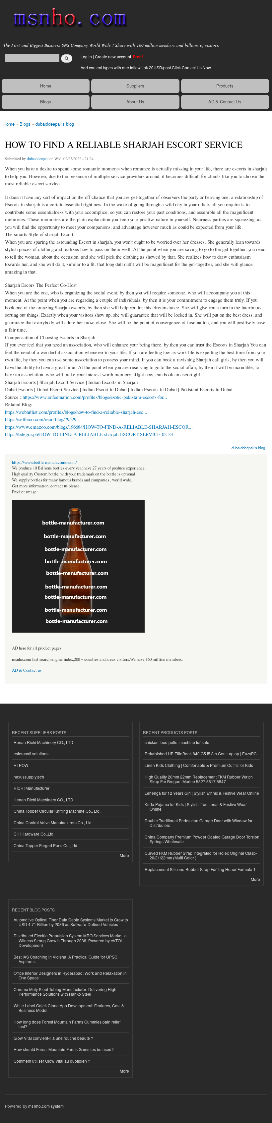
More (124, 855)
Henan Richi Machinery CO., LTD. (44, 742)
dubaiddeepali (37, 158)
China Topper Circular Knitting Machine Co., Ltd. (57, 811)
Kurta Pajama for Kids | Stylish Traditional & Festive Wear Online (196, 806)
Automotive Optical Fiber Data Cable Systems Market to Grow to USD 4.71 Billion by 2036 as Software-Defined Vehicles (71, 922)
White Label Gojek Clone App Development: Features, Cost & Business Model (69, 1008)
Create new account (113, 56)
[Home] (67, 18)
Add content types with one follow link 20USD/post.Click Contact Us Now (146, 67)
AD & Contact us (26, 670)
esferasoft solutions (31, 753)
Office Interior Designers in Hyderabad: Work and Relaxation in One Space (70, 975)
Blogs (45, 101)
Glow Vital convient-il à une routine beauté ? (53, 1038)
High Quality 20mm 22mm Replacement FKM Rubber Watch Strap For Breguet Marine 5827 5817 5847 (199, 779)
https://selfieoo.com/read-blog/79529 (40, 419)
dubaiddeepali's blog (54, 124)
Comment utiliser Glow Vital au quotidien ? (52, 1061)
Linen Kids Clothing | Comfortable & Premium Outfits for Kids (199, 765)
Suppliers (135, 86)
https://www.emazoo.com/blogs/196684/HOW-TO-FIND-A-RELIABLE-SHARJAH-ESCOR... (99, 426)
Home (45, 86)
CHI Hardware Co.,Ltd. (34, 834)
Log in (86, 56)
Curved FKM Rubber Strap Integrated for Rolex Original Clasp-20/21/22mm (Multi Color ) (201, 855)
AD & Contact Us (224, 101)
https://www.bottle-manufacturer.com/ (44, 462)
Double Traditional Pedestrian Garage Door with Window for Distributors (198, 823)
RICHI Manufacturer (31, 788)
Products (225, 86)
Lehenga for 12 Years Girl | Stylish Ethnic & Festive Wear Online (202, 793)
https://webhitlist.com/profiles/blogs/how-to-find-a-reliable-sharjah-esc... (76, 411)
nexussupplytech (29, 777)
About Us (135, 101)
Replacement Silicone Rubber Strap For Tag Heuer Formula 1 (200, 869)
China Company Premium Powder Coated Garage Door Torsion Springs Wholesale (202, 839)
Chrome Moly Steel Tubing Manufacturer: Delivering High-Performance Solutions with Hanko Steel (66, 991)
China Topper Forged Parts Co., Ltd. (46, 845)
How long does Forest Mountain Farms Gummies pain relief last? (67, 1024)
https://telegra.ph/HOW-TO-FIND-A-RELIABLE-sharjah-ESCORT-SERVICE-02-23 (89, 434)
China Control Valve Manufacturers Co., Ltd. (53, 822)
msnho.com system (46, 1106)
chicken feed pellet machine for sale (177, 742)
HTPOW (21, 765)
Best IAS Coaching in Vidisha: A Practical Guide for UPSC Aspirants (65, 959)
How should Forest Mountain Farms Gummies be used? (64, 1049)
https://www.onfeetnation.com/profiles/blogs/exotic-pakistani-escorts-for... (95, 397)
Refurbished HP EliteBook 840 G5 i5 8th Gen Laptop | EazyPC (201, 753)
